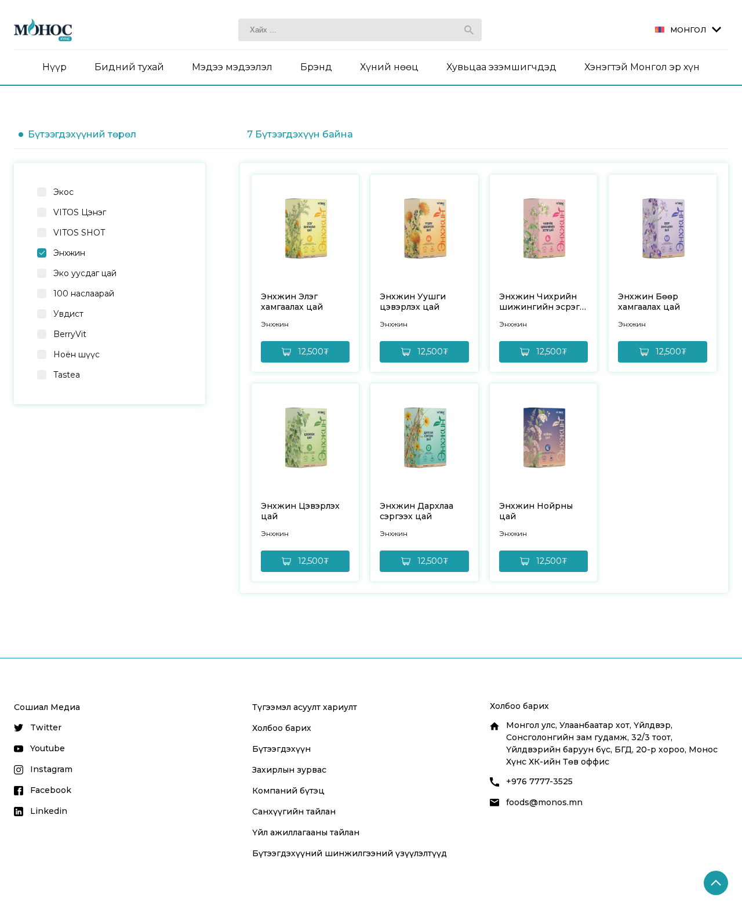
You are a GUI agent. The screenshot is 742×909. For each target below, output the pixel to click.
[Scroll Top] (716, 883)
